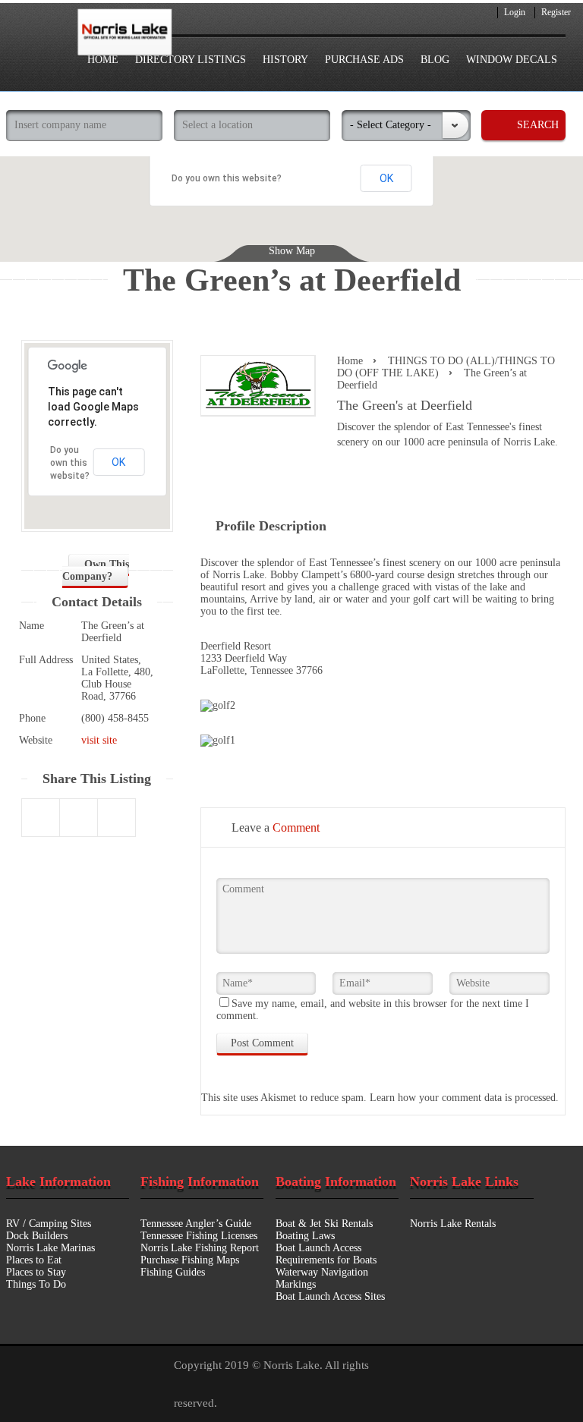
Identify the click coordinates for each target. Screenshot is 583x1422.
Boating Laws (305, 1235)
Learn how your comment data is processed (463, 1097)
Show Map (292, 250)
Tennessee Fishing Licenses (198, 1235)
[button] (507, 240)
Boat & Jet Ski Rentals (324, 1223)
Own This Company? (96, 570)
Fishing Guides (172, 1272)
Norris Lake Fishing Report (199, 1248)
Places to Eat (33, 1260)
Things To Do (36, 1284)
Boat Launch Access (318, 1248)
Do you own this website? (227, 178)
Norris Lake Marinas (50, 1248)
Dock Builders (37, 1235)
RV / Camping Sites (48, 1223)
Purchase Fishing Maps (189, 1260)
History (285, 59)
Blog (435, 59)
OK (386, 178)
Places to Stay (36, 1272)
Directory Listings (190, 59)
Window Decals (511, 59)
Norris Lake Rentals (453, 1223)
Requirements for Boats (326, 1260)
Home (350, 361)
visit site (99, 740)
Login (514, 12)
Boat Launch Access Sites (330, 1296)
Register (556, 12)
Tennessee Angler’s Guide (195, 1223)
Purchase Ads (364, 59)
